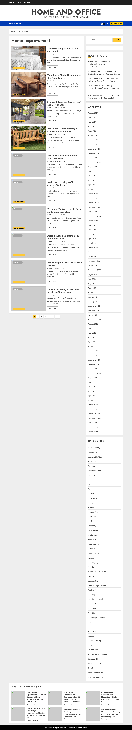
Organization (93, 581)
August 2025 (93, 167)
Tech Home (92, 668)
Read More (52, 67)
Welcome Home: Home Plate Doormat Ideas (28, 165)
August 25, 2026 (33, 704)
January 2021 (93, 409)
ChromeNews (72, 727)
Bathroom (92, 461)
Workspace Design (95, 677)
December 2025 (94, 149)
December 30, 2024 (60, 54)
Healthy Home (93, 539)
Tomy (50, 54)
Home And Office (66, 12)
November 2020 (94, 418)
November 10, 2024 (60, 107)
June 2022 (92, 333)
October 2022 (93, 315)
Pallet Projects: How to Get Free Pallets (28, 272)
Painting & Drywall (95, 599)
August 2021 (93, 378)
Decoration (92, 480)
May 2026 (91, 126)
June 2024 (92, 230)
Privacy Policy (15, 24)
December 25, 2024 (60, 81)
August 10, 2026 (33, 720)
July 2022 (91, 328)
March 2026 (92, 135)
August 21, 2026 (70, 704)
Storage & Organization (97, 654)
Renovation (92, 631)
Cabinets (91, 475)
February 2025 (93, 194)
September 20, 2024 (60, 188)
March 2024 (92, 243)
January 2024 (93, 252)
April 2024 (92, 239)
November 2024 (94, 207)
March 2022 (92, 346)
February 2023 (93, 297)
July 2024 (91, 225)
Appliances (92, 452)
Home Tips (92, 549)
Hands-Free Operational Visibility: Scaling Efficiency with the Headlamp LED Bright (103, 64)
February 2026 (93, 140)
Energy (91, 503)
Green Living (93, 530)
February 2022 (93, 351)
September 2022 (94, 319)
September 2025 (94, 162)
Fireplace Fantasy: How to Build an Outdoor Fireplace (28, 218)
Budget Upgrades (95, 471)
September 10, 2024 (60, 215)
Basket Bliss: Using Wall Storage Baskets (28, 191)
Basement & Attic (95, 457)
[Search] (107, 24)
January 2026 (93, 144)
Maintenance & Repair (97, 572)
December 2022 (94, 306)
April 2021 (92, 396)
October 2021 (93, 369)
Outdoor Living (94, 590)
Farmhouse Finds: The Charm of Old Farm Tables (28, 84)
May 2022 (91, 337)
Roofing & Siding (94, 640)
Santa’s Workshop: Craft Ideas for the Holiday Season (28, 298)
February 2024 (93, 248)
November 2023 (94, 261)
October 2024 (93, 212)
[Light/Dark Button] (103, 24)
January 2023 (93, 301)
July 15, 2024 (58, 295)
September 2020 (94, 427)
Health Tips (92, 535)
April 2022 (92, 342)
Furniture (92, 517)
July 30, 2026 (106, 719)
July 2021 (91, 382)
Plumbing (92, 613)
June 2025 (92, 176)
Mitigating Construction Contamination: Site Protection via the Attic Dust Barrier (55, 698)
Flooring (91, 507)
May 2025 (91, 180)
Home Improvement (19, 67)
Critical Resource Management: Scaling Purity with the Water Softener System (93, 714)
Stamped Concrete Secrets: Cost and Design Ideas (28, 111)
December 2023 (94, 256)
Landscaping (93, 562)
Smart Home (93, 650)
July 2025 (91, 171)
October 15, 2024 (60, 134)
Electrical (91, 494)
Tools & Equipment (95, 673)
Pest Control (93, 608)
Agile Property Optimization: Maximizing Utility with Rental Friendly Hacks (93, 698)
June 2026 (92, 122)
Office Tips (92, 576)
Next (57, 317)
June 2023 (92, 279)
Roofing (91, 636)
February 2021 (93, 405)
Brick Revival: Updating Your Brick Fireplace (28, 245)
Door (90, 489)
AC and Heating (94, 448)
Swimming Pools (94, 663)
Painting (91, 595)
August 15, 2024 (59, 268)
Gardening (92, 526)
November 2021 (94, 364)
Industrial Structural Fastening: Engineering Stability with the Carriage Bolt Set (103, 88)
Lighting (91, 567)
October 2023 (93, 265)
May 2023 (91, 283)
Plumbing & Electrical (96, 618)
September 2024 (94, 216)
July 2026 (91, 117)
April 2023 (92, 288)
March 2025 (92, 189)
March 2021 (92, 400)
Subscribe (118, 24)
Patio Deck (92, 604)
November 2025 (94, 153)
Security (91, 645)
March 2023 (92, 292)
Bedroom (91, 466)
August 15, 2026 (107, 704)
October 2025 (93, 158)
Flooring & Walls (94, 512)
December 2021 (94, 360)
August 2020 (93, 432)
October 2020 (93, 423)
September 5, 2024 (60, 241)
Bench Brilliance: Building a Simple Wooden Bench (28, 138)
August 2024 (93, 221)
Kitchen (91, 558)
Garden (91, 521)
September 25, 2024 (60, 161)
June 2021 (92, 387)
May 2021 (91, 391)
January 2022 (93, 355)
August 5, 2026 (69, 719)
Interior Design (94, 553)
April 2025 (92, 185)
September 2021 (94, 373)
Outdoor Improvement (97, 585)
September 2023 (94, 270)
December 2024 (94, 203)
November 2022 (94, 310)
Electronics (92, 498)
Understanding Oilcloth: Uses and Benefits (28, 58)
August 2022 (93, 324)
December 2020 (94, 414)
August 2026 (93, 113)
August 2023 (93, 274)
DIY (89, 484)
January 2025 (93, 198)
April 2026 (92, 131)
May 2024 (91, 234)
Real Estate (92, 622)
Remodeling (92, 627)
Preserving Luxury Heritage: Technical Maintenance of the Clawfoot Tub (55, 714)
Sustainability (93, 659)
